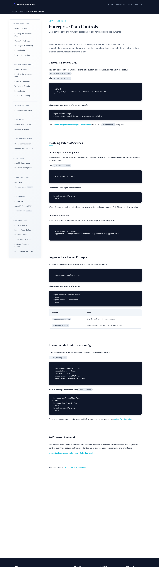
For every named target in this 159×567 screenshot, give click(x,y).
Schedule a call (86, 453)
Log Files (18, 182)
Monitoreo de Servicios (23, 251)
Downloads (120, 4)
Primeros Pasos (20, 225)
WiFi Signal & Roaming (23, 46)
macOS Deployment (22, 163)
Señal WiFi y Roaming (23, 239)
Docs (136, 4)
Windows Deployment (23, 168)
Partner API (18, 201)
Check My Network (22, 41)
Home (110, 4)
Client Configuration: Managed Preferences (72, 125)
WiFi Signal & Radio (22, 86)
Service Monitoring (22, 55)
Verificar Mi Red (20, 235)
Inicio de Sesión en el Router (23, 245)
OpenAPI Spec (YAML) (23, 206)
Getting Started (20, 29)
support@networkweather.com (77, 467)
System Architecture (22, 124)
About (143, 4)
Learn (129, 4)
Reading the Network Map (23, 35)
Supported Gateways (23, 110)
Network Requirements (23, 148)
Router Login (19, 50)
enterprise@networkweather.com (63, 453)
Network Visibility (21, 129)
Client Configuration (22, 144)
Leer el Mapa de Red (22, 230)
